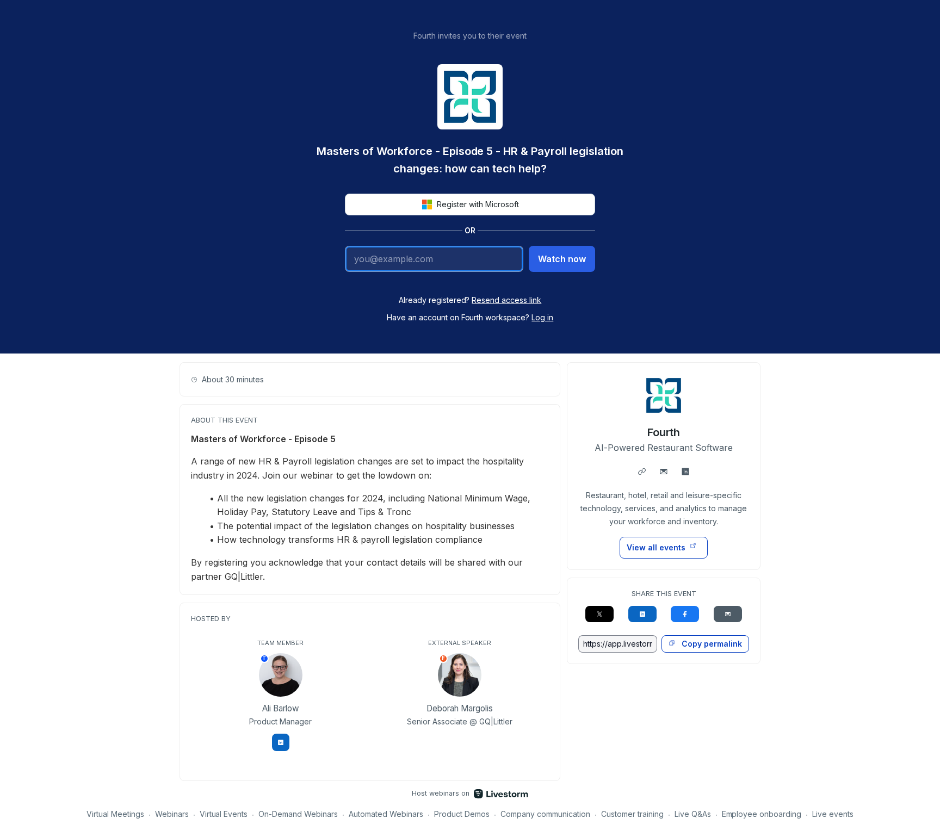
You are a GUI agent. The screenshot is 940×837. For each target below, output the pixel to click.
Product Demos (462, 814)
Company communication (545, 814)
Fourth (664, 432)
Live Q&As (693, 814)
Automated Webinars (386, 814)
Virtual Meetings (115, 814)
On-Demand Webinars (298, 814)
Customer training (632, 814)
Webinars (172, 814)
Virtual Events (224, 814)
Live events (833, 814)
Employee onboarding (762, 814)
